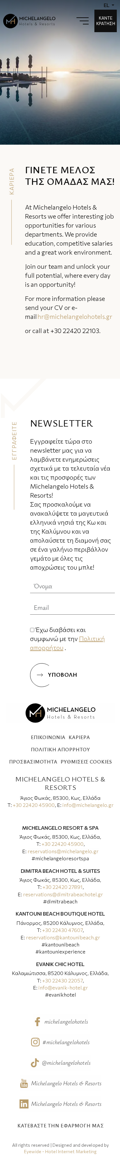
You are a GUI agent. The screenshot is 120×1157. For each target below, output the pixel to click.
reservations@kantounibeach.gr (63, 937)
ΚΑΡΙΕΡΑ (79, 737)
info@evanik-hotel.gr (63, 987)
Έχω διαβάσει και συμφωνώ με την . (67, 638)
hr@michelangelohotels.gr (74, 316)
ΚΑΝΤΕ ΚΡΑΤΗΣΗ (105, 20)
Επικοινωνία (48, 737)
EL (107, 5)
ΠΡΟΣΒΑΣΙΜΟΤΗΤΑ (33, 761)
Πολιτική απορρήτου (60, 749)
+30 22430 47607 (62, 930)
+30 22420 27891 (63, 887)
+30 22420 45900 (34, 805)
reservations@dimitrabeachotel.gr (63, 894)
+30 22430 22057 (62, 980)
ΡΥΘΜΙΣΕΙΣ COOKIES (86, 761)
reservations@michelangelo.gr (63, 851)
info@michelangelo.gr (88, 805)
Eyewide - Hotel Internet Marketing (60, 1151)
